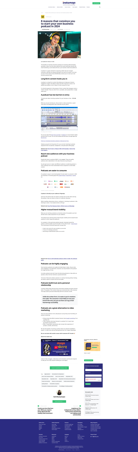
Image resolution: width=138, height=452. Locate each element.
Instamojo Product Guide (95, 424)
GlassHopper (74, 223)
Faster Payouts (54, 429)
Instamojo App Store (68, 425)
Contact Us (67, 441)
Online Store (41, 422)
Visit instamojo (96, 3)
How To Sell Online (94, 430)
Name (86, 367)
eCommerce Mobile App (69, 424)
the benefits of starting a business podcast (49, 386)
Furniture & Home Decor (43, 438)
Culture (66, 437)
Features (67, 422)
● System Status (80, 438)
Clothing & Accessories (43, 436)
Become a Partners (81, 436)
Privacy (73, 449)
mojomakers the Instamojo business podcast (67, 378)
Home (42, 12)
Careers (66, 440)
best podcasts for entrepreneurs (58, 374)
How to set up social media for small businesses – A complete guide (91, 404)
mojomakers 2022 (45, 378)
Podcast (53, 440)
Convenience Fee (68, 428)
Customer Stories (55, 442)
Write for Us (77, 449)
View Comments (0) (58, 401)
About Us (66, 436)
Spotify (74, 175)
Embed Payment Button (56, 428)
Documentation (80, 425)
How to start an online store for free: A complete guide (92, 400)
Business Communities (56, 441)
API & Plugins (80, 424)
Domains (40, 425)
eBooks (53, 437)
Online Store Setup (42, 424)
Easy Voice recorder (55, 134)
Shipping (40, 426)
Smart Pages (54, 424)
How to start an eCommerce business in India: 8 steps (92, 396)
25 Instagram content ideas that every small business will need (92, 413)
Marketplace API (80, 429)
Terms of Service (68, 449)
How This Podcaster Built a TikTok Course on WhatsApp (61, 206)
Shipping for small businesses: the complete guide (91, 408)
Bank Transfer (67, 426)
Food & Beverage (42, 440)
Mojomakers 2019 (69, 376)
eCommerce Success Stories (96, 428)
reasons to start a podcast (57, 381)
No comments (60, 29)
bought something (70, 318)
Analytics (40, 428)
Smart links (54, 426)
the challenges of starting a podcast (65, 386)
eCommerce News (94, 429)
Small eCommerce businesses (69, 381)
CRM (39, 429)
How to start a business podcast (47, 376)
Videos (53, 438)
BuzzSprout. (44, 137)
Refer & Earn (80, 437)
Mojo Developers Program (82, 426)
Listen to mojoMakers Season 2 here (59, 368)
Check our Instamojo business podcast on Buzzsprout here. (55, 141)
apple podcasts (47, 374)
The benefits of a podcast (54, 383)
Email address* (88, 372)
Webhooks (79, 428)
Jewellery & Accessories (43, 442)
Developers (80, 422)
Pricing (79, 434)
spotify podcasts (45, 383)
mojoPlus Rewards (68, 429)
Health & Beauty (42, 441)
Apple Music (69, 175)
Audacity (64, 134)
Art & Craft (41, 437)
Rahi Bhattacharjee (45, 29)
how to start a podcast (60, 376)
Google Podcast (62, 175)
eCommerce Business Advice (96, 426)
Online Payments (55, 422)
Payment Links (54, 425)
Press (66, 438)
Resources (54, 434)
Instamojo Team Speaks (95, 425)
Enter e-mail (87, 353)
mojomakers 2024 (53, 378)
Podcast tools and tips (46, 381)
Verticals (41, 434)
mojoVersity (54, 436)
